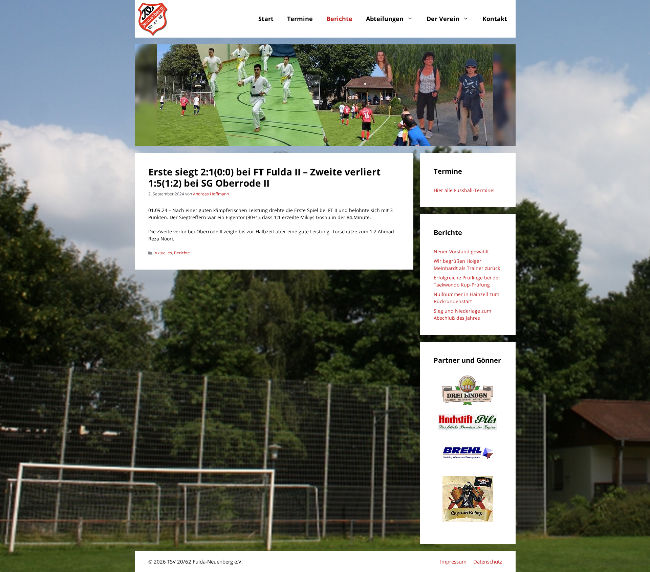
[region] (325, 95)
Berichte (339, 19)
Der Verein (443, 19)
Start (266, 19)
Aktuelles (163, 252)
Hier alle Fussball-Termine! (464, 190)
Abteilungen (385, 19)
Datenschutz (487, 561)
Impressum (453, 561)
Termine (300, 19)
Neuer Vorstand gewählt (461, 251)
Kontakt (494, 19)
